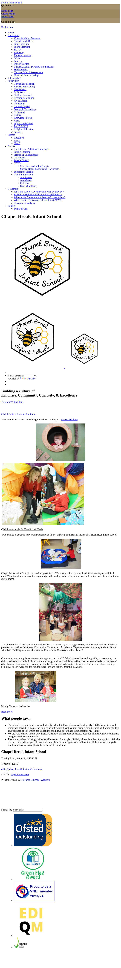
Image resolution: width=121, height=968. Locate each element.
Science (18, 132)
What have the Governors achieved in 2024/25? (37, 200)
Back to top (7, 27)
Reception (19, 137)
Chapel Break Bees (23, 41)
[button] (14, 22)
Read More (6, 711)
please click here (69, 419)
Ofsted (17, 58)
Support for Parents (23, 171)
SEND (17, 49)
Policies (18, 61)
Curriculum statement (24, 83)
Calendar (24, 183)
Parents (11, 146)
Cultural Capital (22, 106)
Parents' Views (21, 160)
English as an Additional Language (31, 149)
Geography (19, 112)
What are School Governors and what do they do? (39, 191)
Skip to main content (11, 2)
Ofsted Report (8, 13)
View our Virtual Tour (12, 402)
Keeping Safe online (24, 98)
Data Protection (21, 63)
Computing (19, 103)
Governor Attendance (24, 203)
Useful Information (23, 174)
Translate (30, 378)
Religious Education (24, 129)
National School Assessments (28, 72)
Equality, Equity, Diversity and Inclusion (34, 66)
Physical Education (23, 123)
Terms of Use (20, 208)
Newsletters (20, 157)
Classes (11, 134)
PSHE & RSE (21, 126)
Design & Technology (25, 109)
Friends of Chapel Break (26, 154)
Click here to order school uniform (18, 414)
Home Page (7, 10)
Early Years (19, 92)
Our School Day (28, 186)
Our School (13, 35)
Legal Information (20, 774)
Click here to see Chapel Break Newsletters (28, 408)
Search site (6, 809)
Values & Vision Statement (27, 38)
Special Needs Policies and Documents (39, 169)
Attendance (26, 180)
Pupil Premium (21, 44)
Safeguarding (14, 78)
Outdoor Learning (23, 95)
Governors (13, 188)
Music (17, 120)
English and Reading (24, 86)
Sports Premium (22, 46)
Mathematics (20, 89)
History (17, 115)
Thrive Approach (22, 55)
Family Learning (22, 152)
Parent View (7, 16)
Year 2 (17, 143)
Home (11, 32)
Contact (11, 205)
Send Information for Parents (34, 166)
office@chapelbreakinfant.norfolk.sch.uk (21, 769)
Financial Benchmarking (26, 75)
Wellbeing (19, 52)
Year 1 (17, 140)
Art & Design (20, 100)
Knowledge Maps (23, 117)
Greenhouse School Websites (35, 780)
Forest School (21, 69)
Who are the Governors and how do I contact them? (39, 197)
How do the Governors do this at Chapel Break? (38, 194)
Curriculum (13, 81)
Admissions (26, 177)
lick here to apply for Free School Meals (23, 529)
